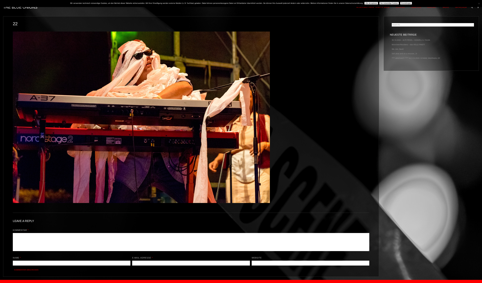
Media (446, 7)
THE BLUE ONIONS (20, 7)
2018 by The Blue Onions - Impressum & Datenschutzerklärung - (241, 281)
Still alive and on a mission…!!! (404, 53)
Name (17, 258)
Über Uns (416, 7)
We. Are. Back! (398, 49)
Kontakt (431, 7)
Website (257, 258)
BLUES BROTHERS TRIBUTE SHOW (373, 7)
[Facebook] (478, 7)
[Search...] (472, 7)
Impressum (461, 7)
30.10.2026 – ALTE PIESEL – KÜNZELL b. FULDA (411, 40)
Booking (400, 7)
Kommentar (20, 230)
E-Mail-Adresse (142, 258)
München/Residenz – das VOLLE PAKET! (408, 44)
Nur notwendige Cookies (389, 3)
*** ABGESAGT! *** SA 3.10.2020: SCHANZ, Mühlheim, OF (416, 58)
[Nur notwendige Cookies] (479, 3)
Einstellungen (406, 3)
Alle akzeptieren (371, 3)
